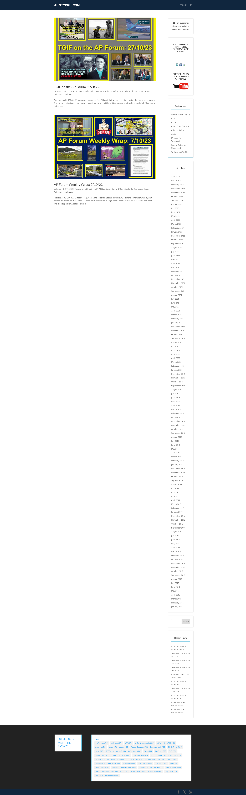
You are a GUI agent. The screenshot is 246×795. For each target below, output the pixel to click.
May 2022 (175, 259)
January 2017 (176, 512)
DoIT (172, 751)
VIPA (99, 776)
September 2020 (178, 338)
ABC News (116, 743)
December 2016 (178, 516)
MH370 (100, 759)
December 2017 (178, 468)
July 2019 (175, 393)
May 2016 (175, 543)
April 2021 (175, 311)
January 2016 (176, 559)
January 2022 (176, 275)
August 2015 (176, 579)
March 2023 (176, 224)
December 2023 (178, 188)
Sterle (124, 771)
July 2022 (175, 251)
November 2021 (178, 283)
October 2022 (177, 239)
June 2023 (175, 212)
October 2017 (177, 476)
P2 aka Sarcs (129, 763)
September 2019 (178, 385)
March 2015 (176, 599)
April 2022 (175, 263)
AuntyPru (100, 747)
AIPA (128, 743)
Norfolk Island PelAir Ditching (107, 763)
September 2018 (178, 433)
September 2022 (178, 243)
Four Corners (113, 755)
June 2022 (175, 255)
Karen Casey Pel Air (172, 755)
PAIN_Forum (161, 763)
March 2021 (176, 315)
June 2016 (175, 539)
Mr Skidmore (136, 759)
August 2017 (176, 484)
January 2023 (176, 232)
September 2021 (178, 291)
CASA (121, 91)
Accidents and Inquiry (85, 91)
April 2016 (175, 547)
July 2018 (175, 441)
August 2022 (176, 247)
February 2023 (177, 228)
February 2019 (177, 413)
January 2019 (176, 417)
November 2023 (178, 192)
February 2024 (177, 184)
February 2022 (177, 271)
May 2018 (175, 449)
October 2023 (177, 196)
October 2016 (177, 524)
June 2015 (175, 587)
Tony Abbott (171, 771)
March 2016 (176, 551)
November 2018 (178, 425)
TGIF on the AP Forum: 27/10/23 (77, 87)
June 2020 (175, 350)
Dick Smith (160, 751)
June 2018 (175, 445)
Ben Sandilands (157, 747)
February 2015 (177, 603)
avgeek (124, 747)
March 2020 (176, 362)
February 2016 (177, 555)
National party (152, 759)
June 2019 (175, 397)
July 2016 (175, 535)
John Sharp (156, 755)
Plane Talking (102, 767)
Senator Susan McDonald (106, 771)
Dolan (99, 755)
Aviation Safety (111, 91)
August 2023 (176, 204)
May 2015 (175, 591)
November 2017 (178, 472)
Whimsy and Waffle (179, 152)
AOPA (161, 743)
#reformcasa (101, 743)
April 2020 (175, 358)
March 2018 (176, 456)
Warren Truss (112, 776)
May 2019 (175, 401)
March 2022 (176, 267)
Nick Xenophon (169, 759)
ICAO (126, 755)
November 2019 (178, 378)
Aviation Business (139, 747)
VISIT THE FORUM (64, 744)
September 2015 (178, 575)
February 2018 (177, 460)
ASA (97, 91)
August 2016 (176, 531)
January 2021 (176, 322)
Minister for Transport (134, 91)
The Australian (138, 771)
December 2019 (178, 374)
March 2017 (176, 504)
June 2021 (175, 303)
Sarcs (58, 91)
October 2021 (177, 287)
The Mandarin (155, 771)
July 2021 (175, 299)
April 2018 (175, 453)
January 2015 (176, 607)
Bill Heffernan (175, 747)
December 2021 (178, 279)
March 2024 (176, 180)
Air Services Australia (144, 743)
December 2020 (178, 326)
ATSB (102, 91)
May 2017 (175, 496)
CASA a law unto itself (116, 751)
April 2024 (175, 176)
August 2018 (176, 437)
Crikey (148, 751)
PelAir (173, 763)
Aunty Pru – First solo (180, 126)
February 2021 (177, 318)
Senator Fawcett (173, 767)
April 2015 (175, 595)
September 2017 (178, 480)
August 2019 (176, 389)
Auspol (113, 747)
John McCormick (140, 755)
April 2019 (175, 405)
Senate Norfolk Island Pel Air (151, 767)
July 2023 (175, 208)
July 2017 (175, 488)
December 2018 (178, 421)
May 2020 (175, 354)
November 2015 (178, 567)
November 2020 (178, 330)
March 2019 (176, 409)
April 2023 (175, 220)
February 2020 (177, 366)
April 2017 (175, 500)
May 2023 (175, 216)
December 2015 (178, 563)
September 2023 (178, 200)
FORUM (183, 5)
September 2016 (178, 528)
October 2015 (177, 571)
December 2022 (178, 236)
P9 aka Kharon (145, 763)
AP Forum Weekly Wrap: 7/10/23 (78, 184)
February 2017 (177, 508)
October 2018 (177, 429)
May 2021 (175, 307)
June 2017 (175, 492)
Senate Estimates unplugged (124, 767)
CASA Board (134, 751)
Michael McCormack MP (117, 759)
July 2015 (175, 583)
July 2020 (175, 346)
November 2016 (178, 520)
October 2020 (177, 334)
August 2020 (176, 342)
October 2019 (177, 382)
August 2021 (176, 295)
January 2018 (176, 464)
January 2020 (176, 370)
